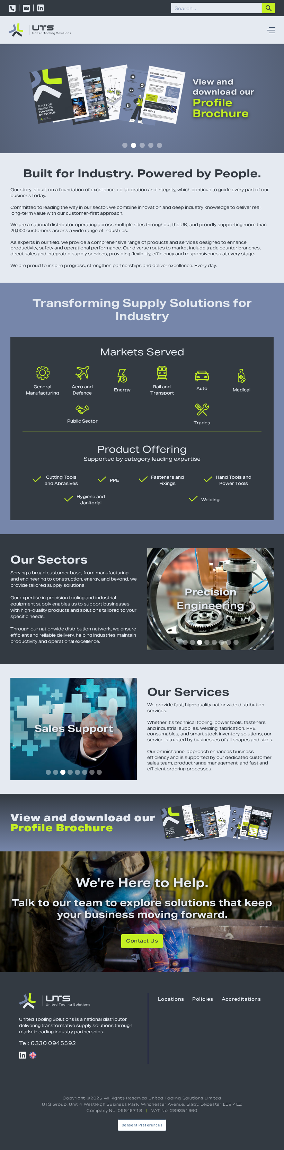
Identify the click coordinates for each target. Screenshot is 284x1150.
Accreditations (241, 1000)
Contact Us (142, 941)
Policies (202, 1000)
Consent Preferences (142, 1125)
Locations (171, 1000)
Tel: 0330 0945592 (47, 1043)
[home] (40, 30)
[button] (269, 30)
